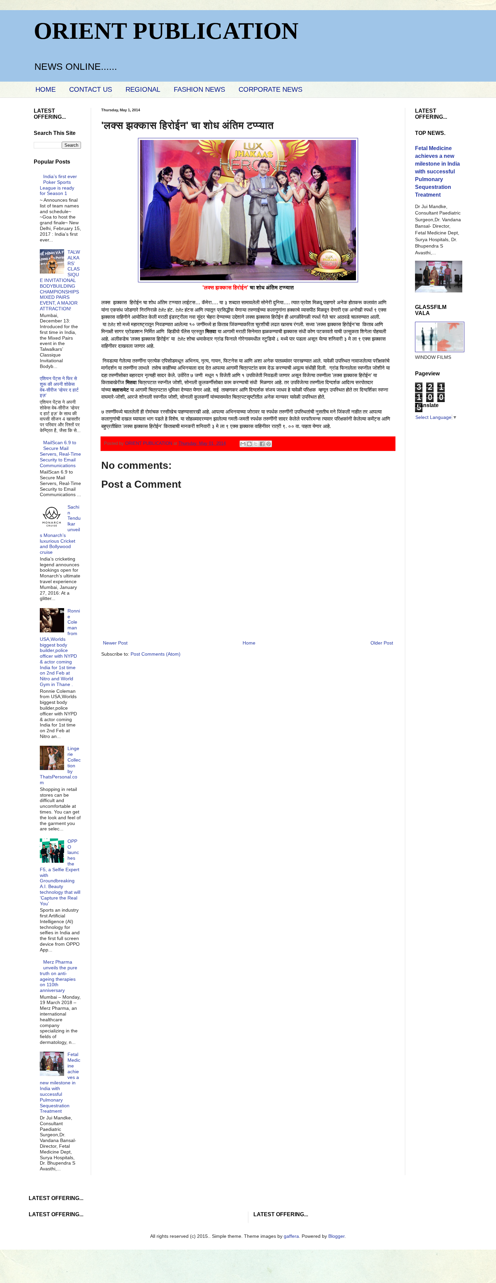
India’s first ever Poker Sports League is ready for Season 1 (58, 185)
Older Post (381, 643)
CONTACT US (90, 89)
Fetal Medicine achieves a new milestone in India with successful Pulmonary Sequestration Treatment (60, 1083)
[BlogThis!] (249, 443)
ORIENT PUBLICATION (166, 31)
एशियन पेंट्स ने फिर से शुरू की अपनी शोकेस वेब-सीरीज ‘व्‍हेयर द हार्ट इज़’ (59, 387)
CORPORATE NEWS (270, 89)
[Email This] (243, 443)
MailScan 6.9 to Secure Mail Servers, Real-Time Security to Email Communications (60, 454)
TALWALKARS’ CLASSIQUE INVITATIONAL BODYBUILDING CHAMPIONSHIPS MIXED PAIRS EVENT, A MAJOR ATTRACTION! (60, 280)
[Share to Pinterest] (268, 443)
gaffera (291, 1236)
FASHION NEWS (199, 89)
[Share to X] (255, 443)
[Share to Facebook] (262, 443)
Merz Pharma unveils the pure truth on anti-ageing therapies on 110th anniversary (59, 976)
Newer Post (115, 643)
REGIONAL (143, 89)
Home (249, 643)
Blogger (336, 1236)
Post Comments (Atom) (156, 654)
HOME (45, 89)
